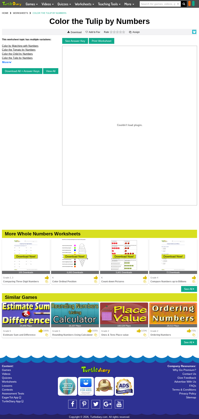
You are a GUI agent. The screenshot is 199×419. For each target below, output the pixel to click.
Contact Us (189, 373)
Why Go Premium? (184, 369)
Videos (47, 4)
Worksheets (83, 4)
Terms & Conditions (184, 389)
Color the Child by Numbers (17, 53)
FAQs (192, 385)
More (128, 4)
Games (31, 4)
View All (50, 71)
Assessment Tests (13, 393)
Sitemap (191, 397)
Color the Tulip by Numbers (17, 57)
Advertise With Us (185, 381)
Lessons (7, 385)
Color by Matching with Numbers (20, 45)
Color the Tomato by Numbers (19, 49)
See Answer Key (75, 40)
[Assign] (46, 281)
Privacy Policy (187, 393)
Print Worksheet (101, 40)
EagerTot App (10, 397)
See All (188, 288)
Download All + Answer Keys (22, 71)
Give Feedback (186, 377)
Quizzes (63, 4)
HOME (5, 13)
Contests (7, 389)
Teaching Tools (108, 4)
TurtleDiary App (12, 401)
